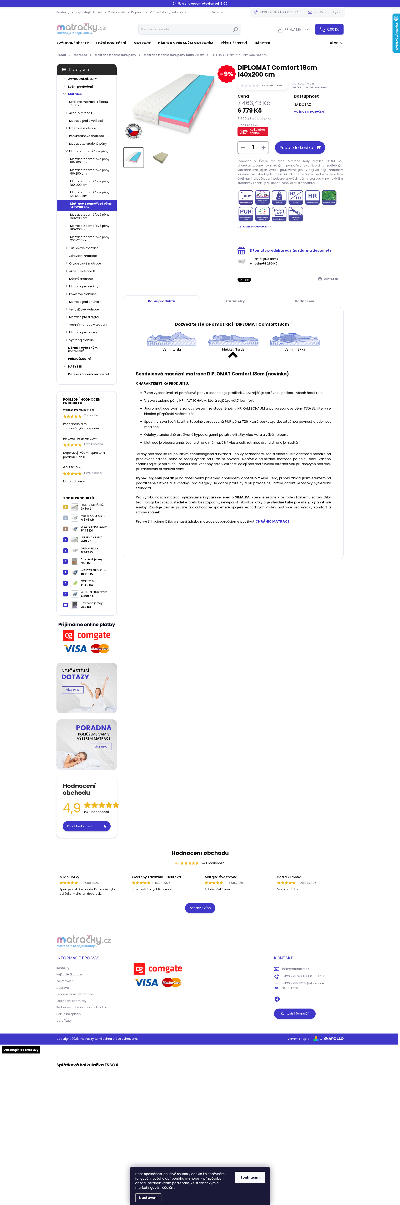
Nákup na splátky (68, 1014)
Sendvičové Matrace (84, 309)
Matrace (75, 94)
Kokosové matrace (83, 294)
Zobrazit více (200, 908)
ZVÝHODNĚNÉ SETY (82, 79)
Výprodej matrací (82, 340)
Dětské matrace (81, 279)
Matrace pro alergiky (84, 317)
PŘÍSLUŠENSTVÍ (79, 359)
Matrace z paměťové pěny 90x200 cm (89, 172)
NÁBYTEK (75, 366)
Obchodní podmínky (71, 1001)
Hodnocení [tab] (304, 301)
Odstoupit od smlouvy (21, 1050)
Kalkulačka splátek (257, 131)
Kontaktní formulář (295, 1013)
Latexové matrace (82, 128)
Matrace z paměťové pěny (88, 151)
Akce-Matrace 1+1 (82, 113)
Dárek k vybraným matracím (83, 349)
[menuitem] (74, 43)
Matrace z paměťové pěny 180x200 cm (89, 227)
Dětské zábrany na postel (88, 374)
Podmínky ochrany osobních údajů (81, 1007)
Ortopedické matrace (85, 263)
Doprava (137, 12)
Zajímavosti (116, 12)
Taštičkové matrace (84, 248)
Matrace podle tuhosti (85, 302)
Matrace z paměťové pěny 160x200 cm (89, 216)
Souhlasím (250, 1177)
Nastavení (148, 1197)
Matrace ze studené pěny (88, 144)
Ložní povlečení (80, 86)
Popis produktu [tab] (161, 301)
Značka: (309, 87)
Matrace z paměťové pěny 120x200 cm (89, 194)
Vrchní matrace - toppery (88, 325)
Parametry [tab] (235, 301)
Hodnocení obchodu (200, 853)
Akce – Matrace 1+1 (82, 271)
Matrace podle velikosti (86, 121)
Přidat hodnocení (79, 826)
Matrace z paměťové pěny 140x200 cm (91, 205)
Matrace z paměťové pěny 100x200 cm (89, 183)
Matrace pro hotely (83, 332)
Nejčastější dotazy (89, 12)
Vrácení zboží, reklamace (168, 12)
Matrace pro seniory (83, 286)
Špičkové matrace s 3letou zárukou (88, 103)
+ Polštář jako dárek (264, 261)
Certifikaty (64, 1021)
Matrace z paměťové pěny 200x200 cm (89, 239)
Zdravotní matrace (83, 256)
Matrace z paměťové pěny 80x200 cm (89, 161)
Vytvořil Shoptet (299, 1039)
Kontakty (62, 12)
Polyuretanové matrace (86, 136)
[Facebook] (277, 998)
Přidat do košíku (296, 147)
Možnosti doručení (309, 111)
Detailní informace (252, 226)
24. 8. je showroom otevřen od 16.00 (200, 4)
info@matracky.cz (295, 969)
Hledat (235, 29)
